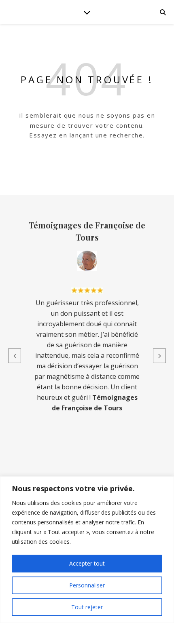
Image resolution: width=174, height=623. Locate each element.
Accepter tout (87, 563)
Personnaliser (87, 585)
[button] (14, 355)
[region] (87, 549)
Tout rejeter (87, 607)
